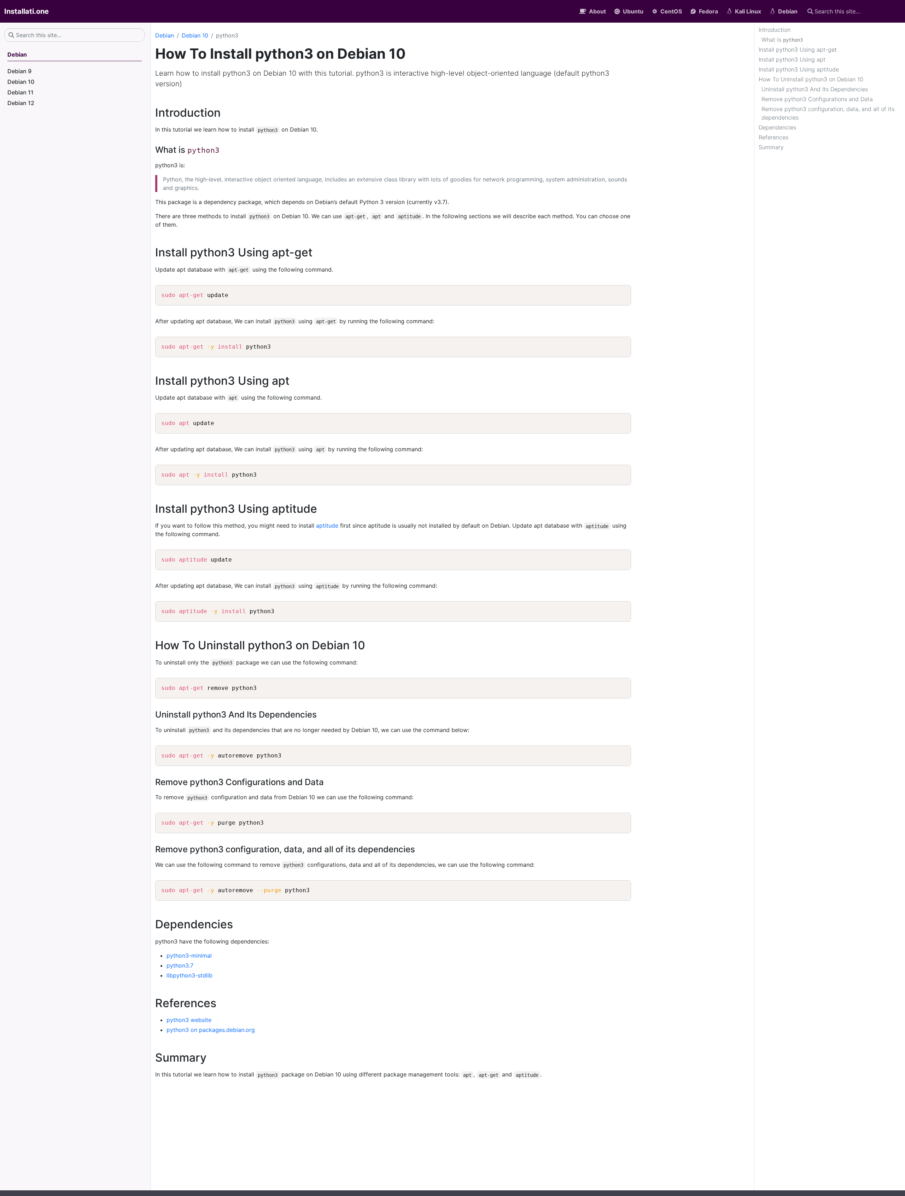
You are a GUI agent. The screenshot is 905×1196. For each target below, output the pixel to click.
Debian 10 (195, 35)
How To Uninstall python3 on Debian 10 (811, 79)
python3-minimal (189, 955)
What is (782, 39)
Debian (164, 35)
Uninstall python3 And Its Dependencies (814, 89)
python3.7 (180, 965)
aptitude (327, 525)
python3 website (189, 1019)
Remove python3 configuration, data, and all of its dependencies (827, 113)
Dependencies (777, 127)
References (773, 137)
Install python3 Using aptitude (799, 69)
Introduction (774, 29)
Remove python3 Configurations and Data (817, 99)
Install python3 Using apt (792, 59)
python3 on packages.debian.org (211, 1029)
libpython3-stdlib (189, 975)
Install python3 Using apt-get (798, 49)
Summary (771, 147)
